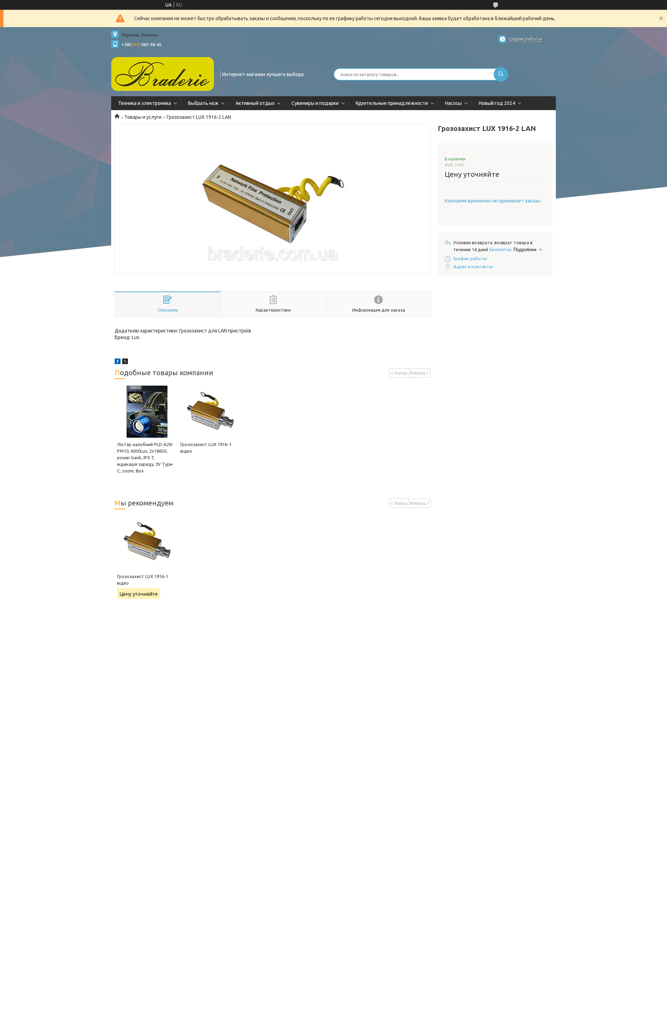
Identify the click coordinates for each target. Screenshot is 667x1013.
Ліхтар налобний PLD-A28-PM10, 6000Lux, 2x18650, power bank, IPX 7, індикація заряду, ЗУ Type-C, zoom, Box (145, 457)
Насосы (453, 103)
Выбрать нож (203, 103)
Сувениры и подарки (315, 103)
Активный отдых (255, 103)
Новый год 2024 (497, 103)
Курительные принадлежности (392, 103)
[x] (125, 362)
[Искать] (501, 74)
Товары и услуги (143, 117)
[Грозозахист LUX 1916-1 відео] (209, 412)
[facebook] (118, 362)
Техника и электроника (144, 103)
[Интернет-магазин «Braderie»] (162, 73)
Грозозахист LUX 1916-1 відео (142, 579)
